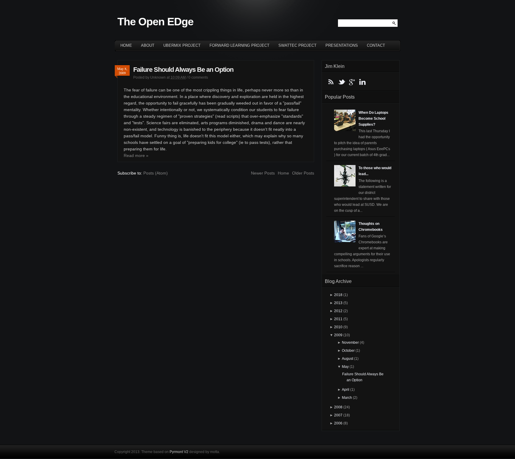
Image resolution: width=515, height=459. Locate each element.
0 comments (198, 77)
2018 (338, 295)
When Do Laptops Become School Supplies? (373, 119)
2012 (338, 311)
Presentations (341, 45)
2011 (338, 319)
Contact (376, 45)
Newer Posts (263, 173)
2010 (338, 327)
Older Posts (303, 173)
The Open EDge (155, 21)
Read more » (136, 155)
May (345, 367)
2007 (338, 415)
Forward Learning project (239, 45)
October (348, 350)
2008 (338, 407)
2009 (338, 335)
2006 (338, 423)
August (347, 359)
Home (126, 45)
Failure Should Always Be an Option (183, 69)
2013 (338, 303)
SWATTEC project (297, 45)
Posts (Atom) (155, 173)
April (345, 390)
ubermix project (182, 45)
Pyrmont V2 (179, 452)
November (350, 342)
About (147, 45)
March (347, 398)
